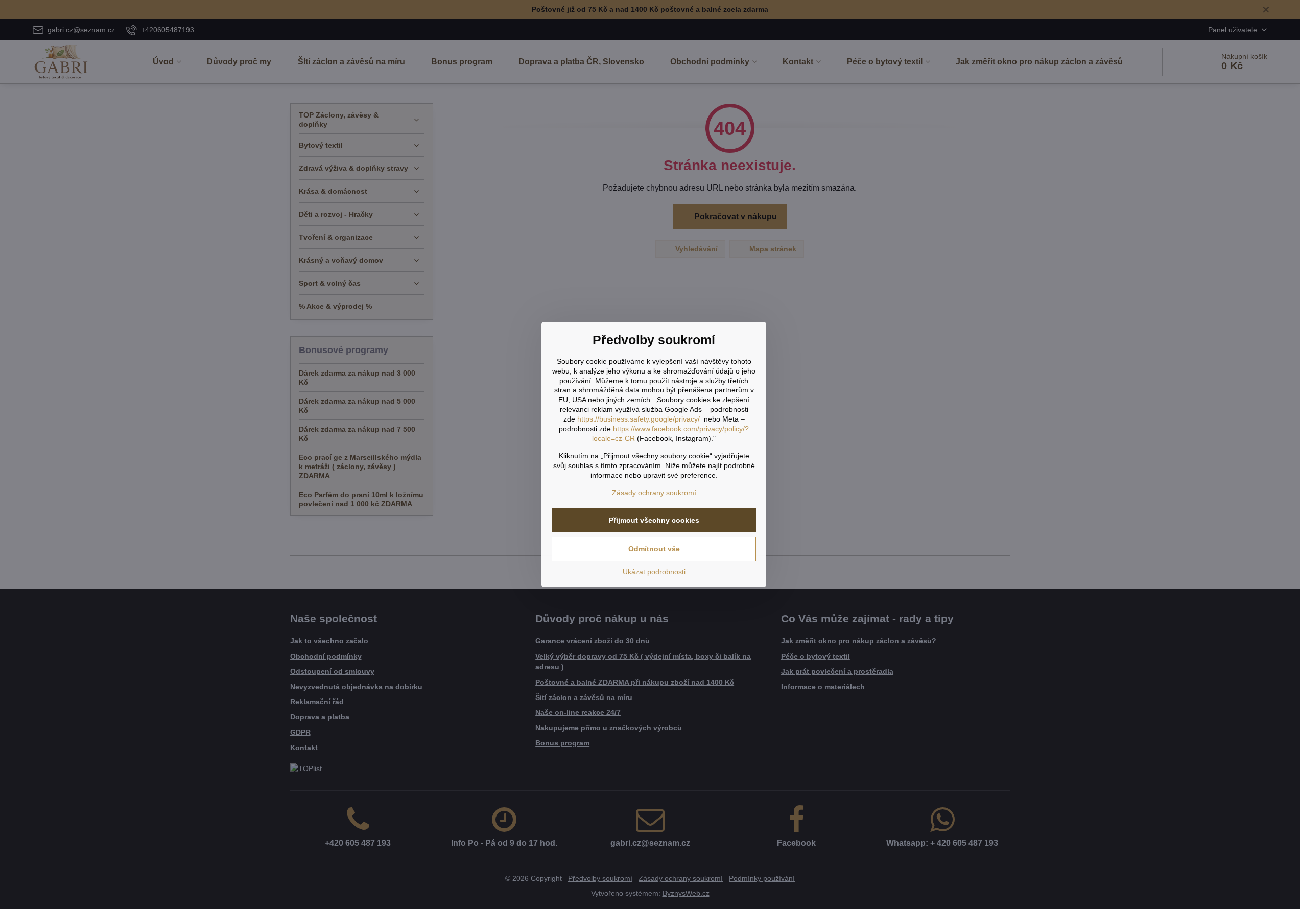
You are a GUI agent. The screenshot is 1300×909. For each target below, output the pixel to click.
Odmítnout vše (654, 549)
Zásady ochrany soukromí (654, 492)
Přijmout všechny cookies (654, 520)
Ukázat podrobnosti (654, 572)
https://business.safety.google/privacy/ (638, 419)
